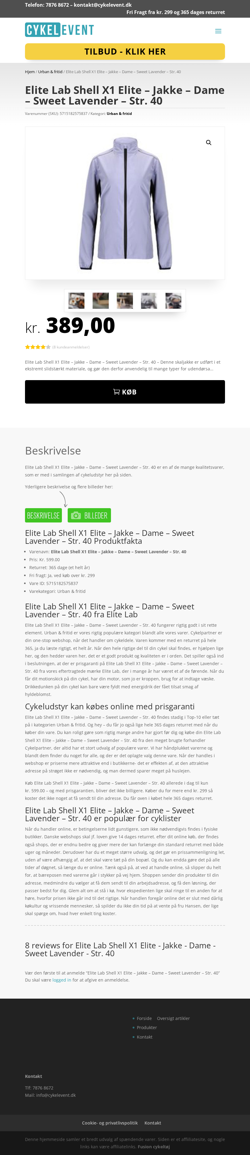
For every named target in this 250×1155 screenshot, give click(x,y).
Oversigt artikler (173, 1018)
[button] (208, 142)
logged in (61, 980)
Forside (144, 1018)
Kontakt (144, 1037)
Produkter (147, 1027)
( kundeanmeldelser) (71, 347)
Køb (129, 391)
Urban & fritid (50, 71)
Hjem (30, 71)
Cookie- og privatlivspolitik (110, 1123)
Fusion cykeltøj (154, 1147)
